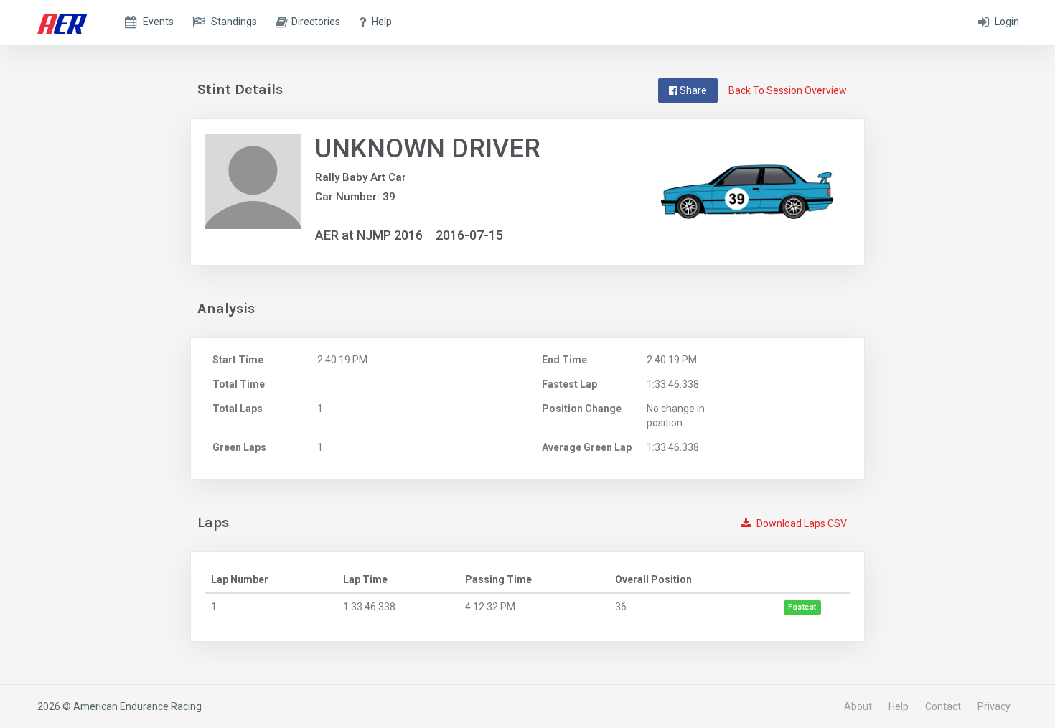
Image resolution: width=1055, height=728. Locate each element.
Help (898, 706)
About (858, 706)
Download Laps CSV (800, 523)
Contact (943, 706)
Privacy (994, 706)
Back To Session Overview (787, 90)
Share (692, 90)
